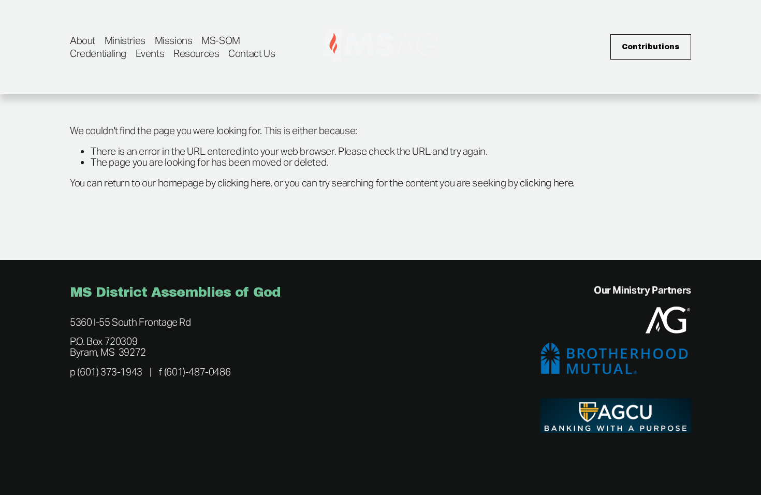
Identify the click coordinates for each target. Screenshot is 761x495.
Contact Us (251, 53)
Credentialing (98, 53)
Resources (196, 53)
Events (150, 53)
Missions (174, 40)
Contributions (651, 47)
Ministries (125, 40)
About (82, 40)
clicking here (243, 183)
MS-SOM (220, 40)
